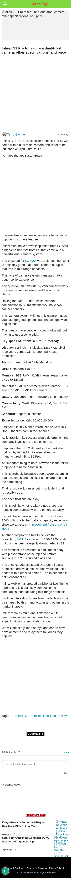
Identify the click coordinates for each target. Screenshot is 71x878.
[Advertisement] (35, 93)
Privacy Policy (55, 868)
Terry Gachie (16, 134)
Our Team (19, 868)
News (64, 716)
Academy (31, 868)
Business (42, 868)
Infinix (38, 716)
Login (65, 752)
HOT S (21, 539)
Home (9, 868)
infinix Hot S (51, 716)
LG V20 (30, 260)
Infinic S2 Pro (24, 716)
